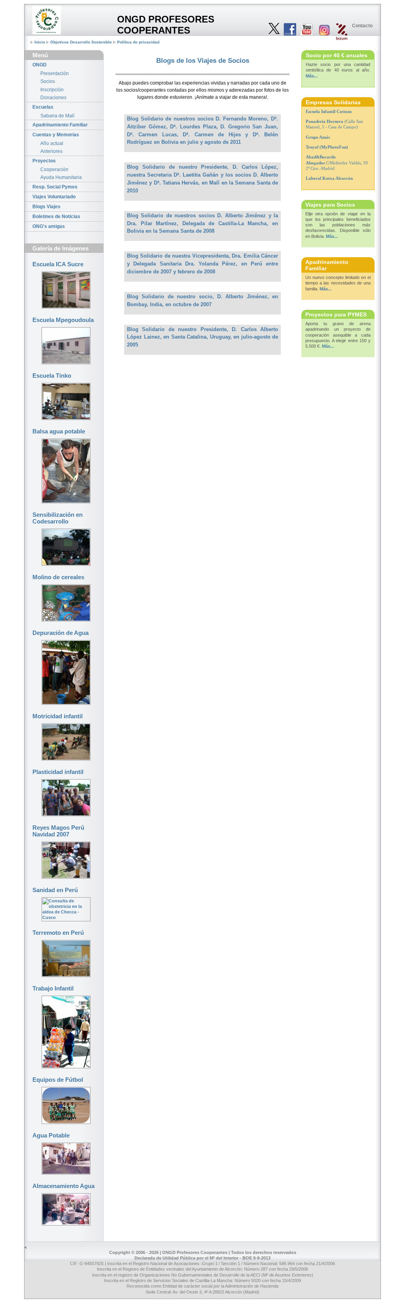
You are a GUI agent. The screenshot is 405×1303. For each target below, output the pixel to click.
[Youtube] (306, 30)
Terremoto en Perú (58, 932)
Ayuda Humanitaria (61, 177)
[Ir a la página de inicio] (46, 20)
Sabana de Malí (57, 116)
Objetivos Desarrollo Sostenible (81, 42)
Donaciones (53, 97)
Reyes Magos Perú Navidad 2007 (58, 831)
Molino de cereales (58, 577)
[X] (274, 29)
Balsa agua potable (58, 431)
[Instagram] (324, 31)
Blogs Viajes (46, 206)
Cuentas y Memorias (55, 134)
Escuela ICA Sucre (57, 264)
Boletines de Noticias (56, 216)
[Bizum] (341, 32)
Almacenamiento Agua (63, 1185)
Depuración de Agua (60, 632)
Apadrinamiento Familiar (60, 125)
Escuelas (42, 107)
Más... (312, 75)
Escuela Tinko (51, 375)
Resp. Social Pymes (55, 187)
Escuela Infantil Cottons (329, 111)
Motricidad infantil (57, 716)
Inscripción (52, 89)
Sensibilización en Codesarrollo (57, 518)
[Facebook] (290, 30)
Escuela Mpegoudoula (63, 319)
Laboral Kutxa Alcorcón (329, 178)
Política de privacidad (138, 42)
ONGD (39, 65)
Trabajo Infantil (53, 988)
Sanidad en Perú (55, 890)
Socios (47, 81)
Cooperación (54, 169)
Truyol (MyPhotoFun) (327, 147)
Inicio (39, 42)
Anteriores (51, 151)
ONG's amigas (48, 226)
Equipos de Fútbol (57, 1079)
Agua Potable (51, 1135)
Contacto (362, 25)
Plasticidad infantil (57, 771)
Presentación (54, 73)
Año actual (51, 143)
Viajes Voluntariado (54, 197)
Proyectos (44, 161)
